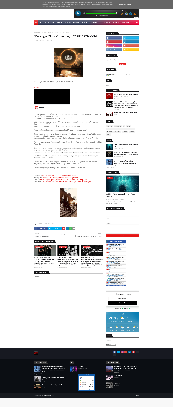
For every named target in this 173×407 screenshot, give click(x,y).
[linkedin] (131, 41)
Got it (129, 4)
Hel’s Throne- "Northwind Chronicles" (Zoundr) (53, 378)
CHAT (107, 85)
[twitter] (131, 38)
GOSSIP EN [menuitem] (107, 22)
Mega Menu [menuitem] (125, 22)
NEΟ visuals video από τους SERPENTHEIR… (113, 259)
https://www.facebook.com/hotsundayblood (59, 176)
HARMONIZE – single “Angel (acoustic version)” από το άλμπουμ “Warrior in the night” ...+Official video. (125, 368)
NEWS (39, 32)
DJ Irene (80, 366)
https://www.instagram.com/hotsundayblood (60, 177)
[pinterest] (114, 41)
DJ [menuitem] (100, 22)
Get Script (110, 285)
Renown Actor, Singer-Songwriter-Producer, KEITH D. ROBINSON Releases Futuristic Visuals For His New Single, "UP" (125, 162)
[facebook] (114, 38)
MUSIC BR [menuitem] (51, 22)
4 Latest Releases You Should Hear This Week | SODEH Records (126, 95)
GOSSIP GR (117, 129)
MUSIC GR (40, 224)
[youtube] (131, 45)
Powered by (118, 308)
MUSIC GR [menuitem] (68, 22)
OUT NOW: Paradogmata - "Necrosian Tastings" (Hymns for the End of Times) (126, 153)
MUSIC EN (131, 129)
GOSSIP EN (109, 129)
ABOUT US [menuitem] (42, 22)
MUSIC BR (124, 129)
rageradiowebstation (40, 40)
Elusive (36, 87)
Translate (112, 76)
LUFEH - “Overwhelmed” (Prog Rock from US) (126, 145)
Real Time (115, 285)
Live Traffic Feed (116, 241)
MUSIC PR (125, 132)
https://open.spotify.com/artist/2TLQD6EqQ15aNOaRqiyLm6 (63, 179)
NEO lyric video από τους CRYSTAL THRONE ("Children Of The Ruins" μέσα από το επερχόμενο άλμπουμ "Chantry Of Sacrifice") (44, 261)
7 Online (83, 389)
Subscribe (122, 303)
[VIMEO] (114, 354)
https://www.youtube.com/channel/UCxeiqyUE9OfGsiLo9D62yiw (66, 181)
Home (35, 32)
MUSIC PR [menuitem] (76, 22)
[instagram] (114, 45)
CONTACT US (117, 126)
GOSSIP (128, 126)
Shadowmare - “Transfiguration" (52, 385)
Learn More (122, 4)
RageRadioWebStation (112, 283)
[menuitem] (36, 22)
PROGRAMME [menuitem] (93, 22)
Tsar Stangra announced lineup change (126, 112)
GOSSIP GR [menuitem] (116, 22)
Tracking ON (121, 285)
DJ (124, 126)
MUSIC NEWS (47, 224)
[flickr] (137, 352)
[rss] (131, 49)
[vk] (114, 49)
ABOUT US (109, 126)
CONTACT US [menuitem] (39, 27)
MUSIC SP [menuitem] (84, 22)
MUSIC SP (132, 132)
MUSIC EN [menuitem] (59, 22)
